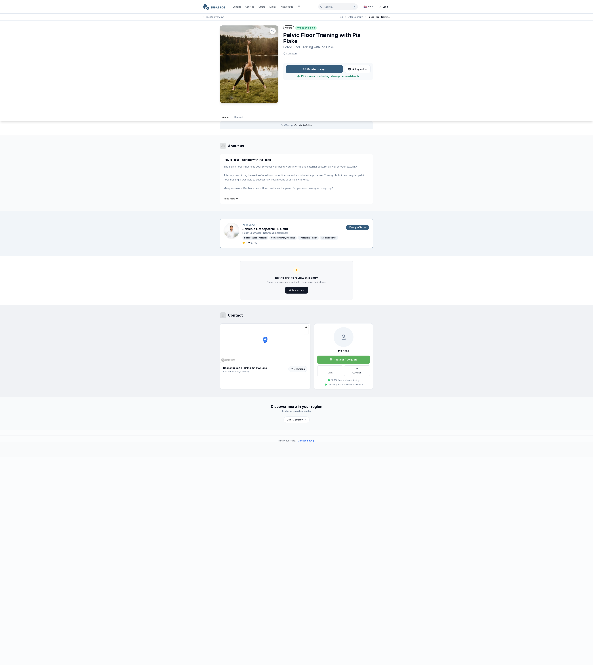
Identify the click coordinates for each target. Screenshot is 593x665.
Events (273, 6)
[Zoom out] (306, 332)
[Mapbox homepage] (228, 360)
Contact (238, 117)
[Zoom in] (306, 327)
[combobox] (338, 6)
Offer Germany (355, 17)
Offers (262, 6)
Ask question (359, 69)
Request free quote (345, 359)
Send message (316, 69)
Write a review (296, 290)
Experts (237, 6)
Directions (299, 369)
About (225, 117)
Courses (249, 6)
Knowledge (287, 6)
